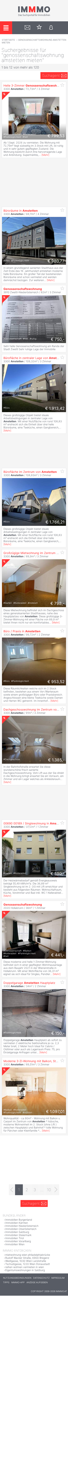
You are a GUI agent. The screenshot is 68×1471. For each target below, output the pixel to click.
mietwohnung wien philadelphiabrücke (27, 1254)
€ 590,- (58, 873)
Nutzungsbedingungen (17, 1278)
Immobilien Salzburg (17, 1231)
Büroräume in (20, 210)
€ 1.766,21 (55, 522)
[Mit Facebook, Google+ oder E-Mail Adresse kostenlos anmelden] (51, 27)
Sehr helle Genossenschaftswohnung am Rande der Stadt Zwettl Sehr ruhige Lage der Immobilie (33, 348)
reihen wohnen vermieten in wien (24, 1267)
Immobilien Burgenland (18, 1219)
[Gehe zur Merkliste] (39, 27)
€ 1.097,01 (55, 1111)
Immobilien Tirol (14, 1238)
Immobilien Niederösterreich (21, 1225)
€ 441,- (58, 955)
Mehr (45, 154)
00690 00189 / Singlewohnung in (34, 823)
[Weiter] (56, 1189)
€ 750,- (58, 339)
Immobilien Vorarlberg (18, 1241)
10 (49, 1189)
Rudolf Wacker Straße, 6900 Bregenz (27, 1257)
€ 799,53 (56, 135)
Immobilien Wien (14, 1244)
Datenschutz (41, 1278)
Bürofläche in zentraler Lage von (33, 358)
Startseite (8, 40)
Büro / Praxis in (21, 631)
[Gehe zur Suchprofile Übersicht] (27, 27)
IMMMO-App (18, 1282)
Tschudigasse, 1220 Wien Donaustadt (27, 1263)
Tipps (6, 1282)
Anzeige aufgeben (37, 1282)
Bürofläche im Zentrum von (30, 472)
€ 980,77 (56, 261)
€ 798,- (57, 603)
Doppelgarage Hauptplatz (29, 983)
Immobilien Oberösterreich (20, 1228)
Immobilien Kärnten (16, 1222)
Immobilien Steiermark (18, 1235)
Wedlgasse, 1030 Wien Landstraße (25, 1260)
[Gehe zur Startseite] (34, 16)
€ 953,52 (56, 681)
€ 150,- (58, 1033)
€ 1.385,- (56, 760)
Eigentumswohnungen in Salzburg (25, 1270)
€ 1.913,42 (55, 408)
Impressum (58, 1278)
